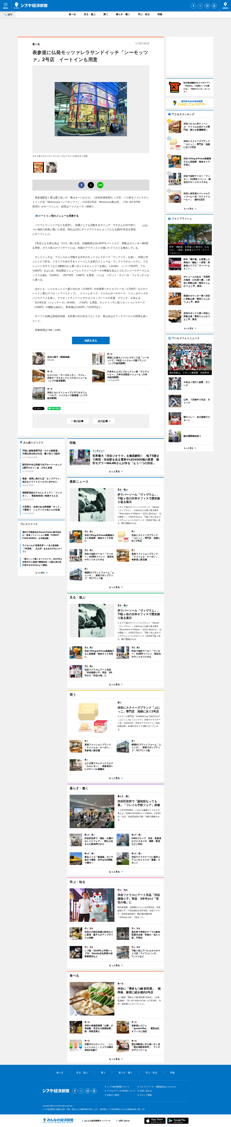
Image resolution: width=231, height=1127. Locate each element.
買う (105, 14)
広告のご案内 (113, 1095)
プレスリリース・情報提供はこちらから (158, 1086)
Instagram (207, 5)
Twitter (200, 5)
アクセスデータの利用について (121, 1090)
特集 (160, 14)
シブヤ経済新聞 (30, 5)
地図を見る (91, 340)
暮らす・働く (123, 14)
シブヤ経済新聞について (118, 1086)
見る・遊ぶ (90, 14)
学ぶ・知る (144, 14)
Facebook (193, 5)
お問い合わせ (146, 1090)
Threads (214, 5)
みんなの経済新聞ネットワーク (57, 1120)
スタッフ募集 (146, 1095)
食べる (72, 14)
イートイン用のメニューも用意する (58, 215)
